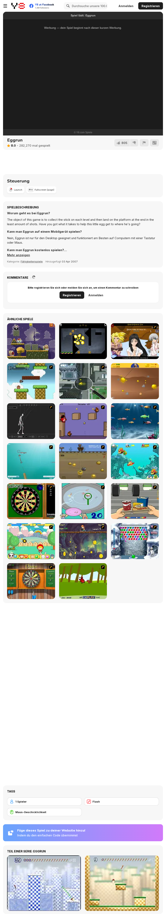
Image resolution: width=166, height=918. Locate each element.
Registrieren (151, 6)
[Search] (67, 6)
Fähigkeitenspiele (32, 261)
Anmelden (125, 6)
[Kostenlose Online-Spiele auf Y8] (18, 6)
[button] (18, 255)
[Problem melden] (144, 142)
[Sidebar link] (5, 6)
